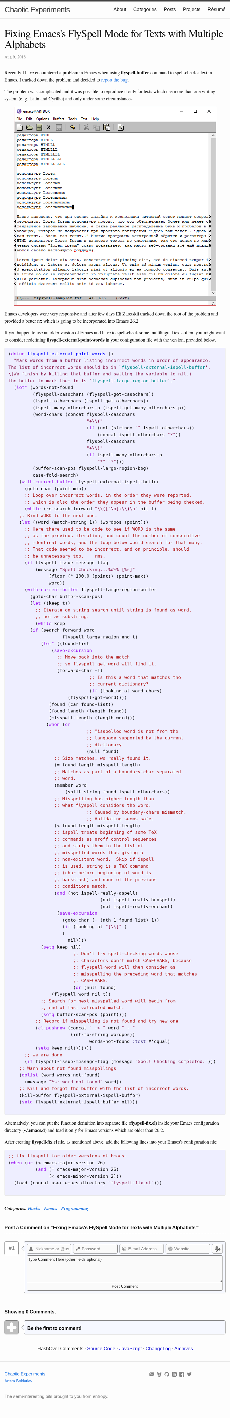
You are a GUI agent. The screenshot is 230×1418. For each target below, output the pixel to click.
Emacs (50, 1208)
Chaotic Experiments (37, 9)
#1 (12, 1248)
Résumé (217, 9)
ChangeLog (158, 1348)
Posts (170, 9)
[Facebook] (183, 1373)
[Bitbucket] (160, 1373)
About (120, 9)
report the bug (114, 79)
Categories (145, 9)
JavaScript (130, 1348)
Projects (191, 9)
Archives (183, 1348)
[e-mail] (153, 1373)
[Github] (168, 1373)
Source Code (101, 1348)
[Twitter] (190, 1373)
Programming (74, 1208)
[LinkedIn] (175, 1373)
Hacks (34, 1208)
